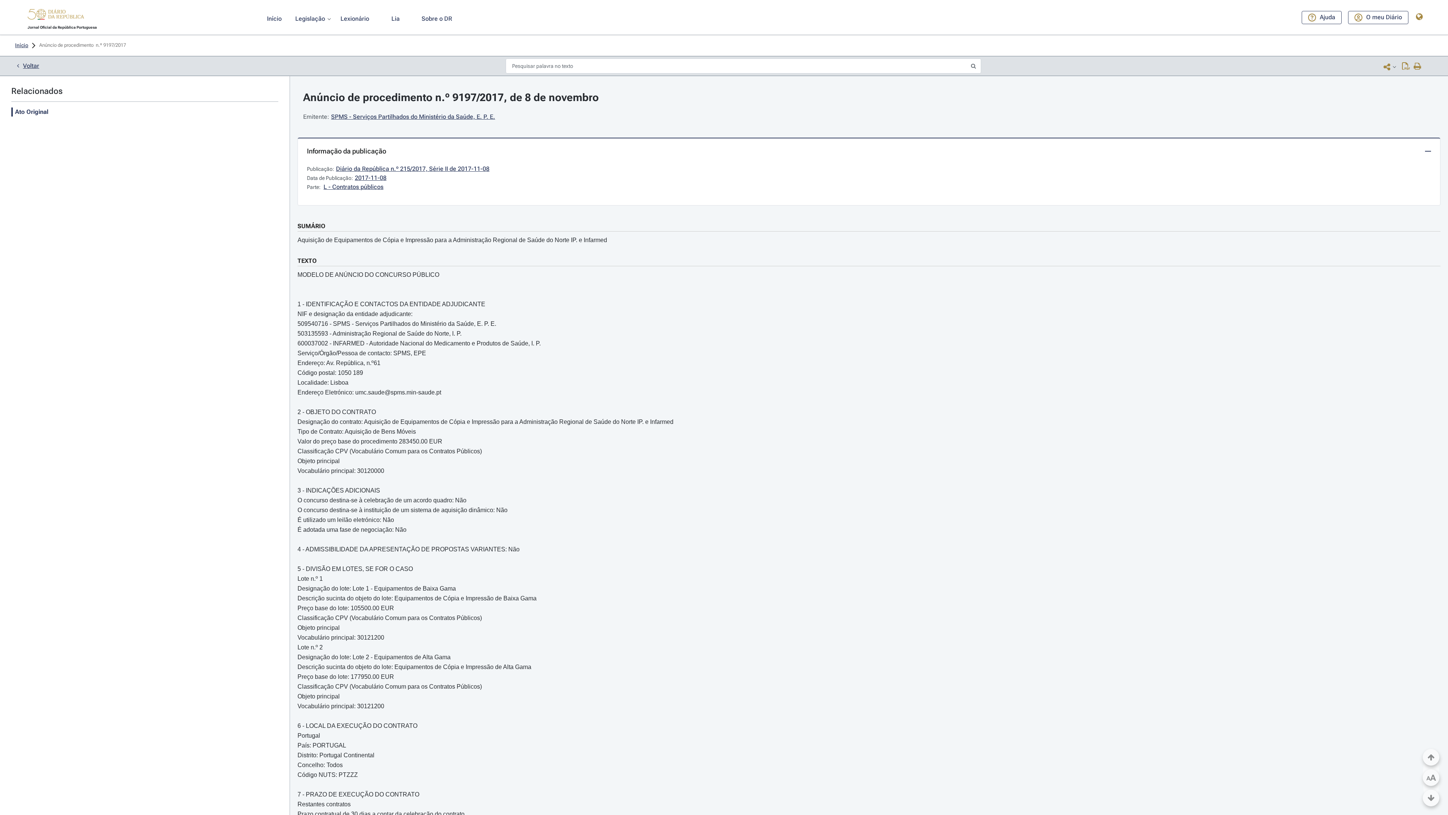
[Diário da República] (56, 16)
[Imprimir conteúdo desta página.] (1418, 67)
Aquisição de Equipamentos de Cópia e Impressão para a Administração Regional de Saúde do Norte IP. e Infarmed (452, 240)
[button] (56, 15)
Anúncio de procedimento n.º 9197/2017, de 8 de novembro (451, 97)
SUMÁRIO (311, 226)
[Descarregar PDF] (1406, 67)
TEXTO (307, 260)
